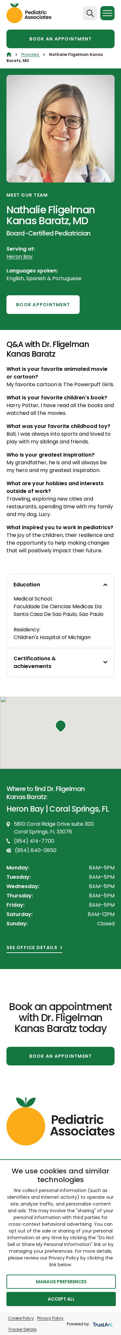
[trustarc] (102, 1324)
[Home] (8, 54)
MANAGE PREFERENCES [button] (61, 1281)
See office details (32, 948)
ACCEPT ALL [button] (61, 1299)
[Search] (90, 13)
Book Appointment (43, 304)
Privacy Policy (50, 1318)
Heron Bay (19, 256)
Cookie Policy (21, 1318)
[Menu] (107, 13)
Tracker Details (22, 1329)
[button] (60, 726)
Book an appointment (60, 39)
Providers (30, 54)
